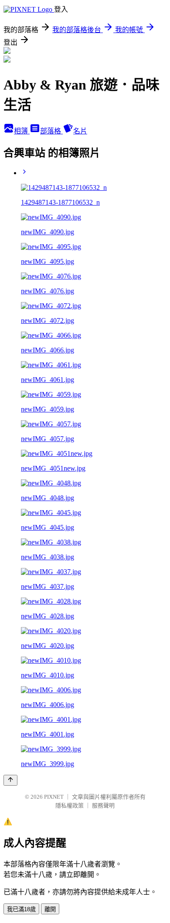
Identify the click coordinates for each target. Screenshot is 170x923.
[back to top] (10, 780)
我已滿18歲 (21, 909)
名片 (80, 131)
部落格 (51, 131)
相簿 (22, 131)
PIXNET (54, 797)
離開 (50, 909)
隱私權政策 (69, 805)
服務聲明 (103, 805)
